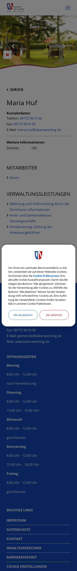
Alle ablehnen (54, 315)
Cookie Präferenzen (46, 276)
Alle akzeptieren (23, 315)
